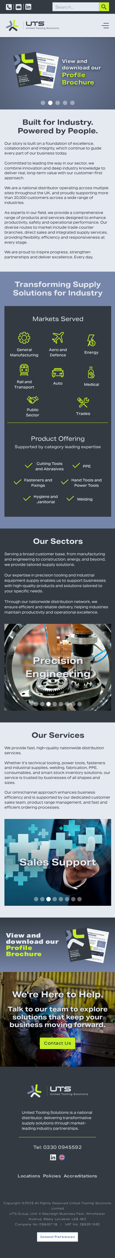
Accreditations (80, 1176)
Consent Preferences (57, 1237)
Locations (29, 1176)
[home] (32, 25)
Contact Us (57, 1043)
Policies (52, 1176)
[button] (104, 25)
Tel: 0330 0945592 (57, 1147)
